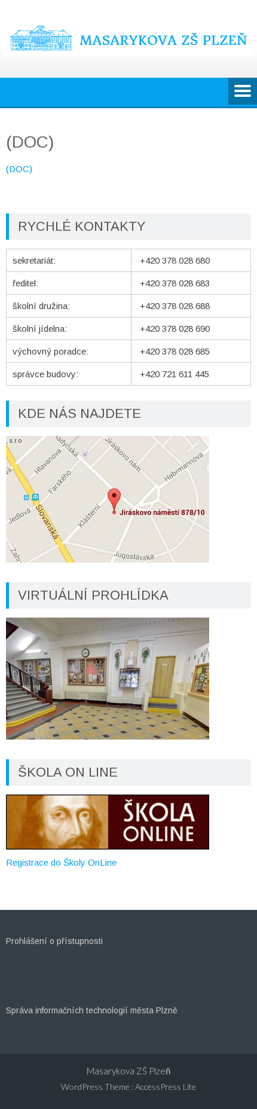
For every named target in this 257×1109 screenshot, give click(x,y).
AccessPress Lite (165, 1086)
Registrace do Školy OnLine (61, 862)
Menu (242, 92)
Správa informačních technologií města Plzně (92, 1010)
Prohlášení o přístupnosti (54, 941)
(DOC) (19, 169)
